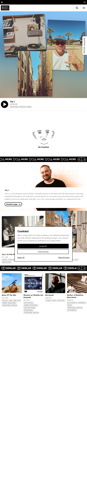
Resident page (12, 204)
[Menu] (84, 8)
